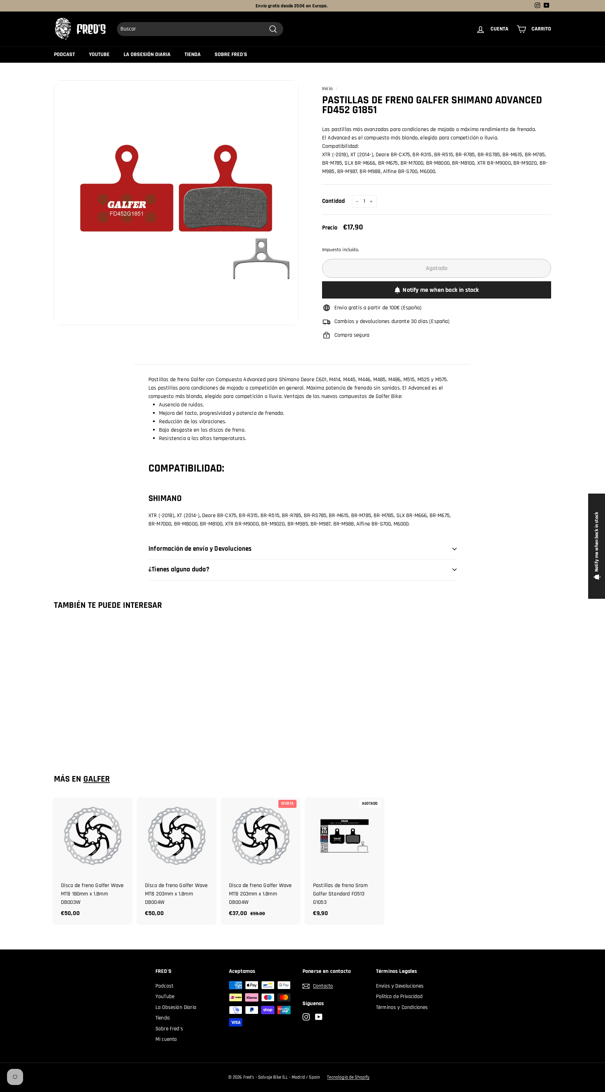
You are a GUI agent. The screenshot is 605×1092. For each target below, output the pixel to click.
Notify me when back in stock (441, 290)
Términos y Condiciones (402, 1007)
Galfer (96, 779)
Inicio (327, 88)
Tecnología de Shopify (348, 1077)
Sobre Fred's (231, 54)
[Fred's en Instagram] (306, 1017)
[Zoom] (176, 203)
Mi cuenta (166, 1039)
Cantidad (333, 201)
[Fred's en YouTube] (318, 1017)
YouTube (99, 54)
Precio (330, 228)
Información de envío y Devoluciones (200, 548)
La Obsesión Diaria (147, 54)
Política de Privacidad (399, 996)
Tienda (193, 54)
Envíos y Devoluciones (400, 986)
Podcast (64, 54)
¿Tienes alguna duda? (178, 569)
